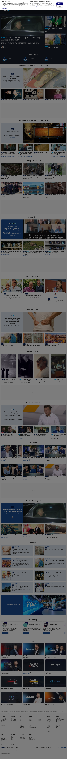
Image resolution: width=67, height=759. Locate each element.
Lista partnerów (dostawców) (33, 6)
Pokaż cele (59, 6)
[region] (33, 5)
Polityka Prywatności (4, 8)
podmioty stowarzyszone (16, 2)
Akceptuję (59, 3)
